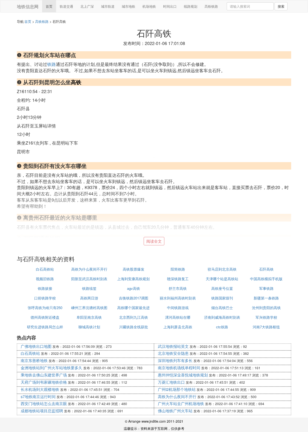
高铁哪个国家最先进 (133, 307)
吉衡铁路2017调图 (133, 297)
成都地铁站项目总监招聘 (42, 410)
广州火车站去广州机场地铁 (181, 403)
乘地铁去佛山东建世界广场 (44, 375)
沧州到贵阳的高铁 (266, 307)
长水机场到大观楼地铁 (40, 389)
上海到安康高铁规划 (133, 278)
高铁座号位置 (222, 288)
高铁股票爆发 (133, 269)
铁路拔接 (45, 288)
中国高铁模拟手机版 (266, 278)
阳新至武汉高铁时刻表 (89, 278)
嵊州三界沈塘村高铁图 (89, 307)
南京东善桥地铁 (34, 360)
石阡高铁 (266, 269)
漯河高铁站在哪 (177, 317)
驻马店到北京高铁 (222, 269)
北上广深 (87, 6)
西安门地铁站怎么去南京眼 (44, 403)
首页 (49, 6)
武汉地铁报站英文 (173, 346)
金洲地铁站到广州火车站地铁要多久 (51, 367)
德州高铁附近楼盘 (45, 317)
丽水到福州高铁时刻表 (178, 297)
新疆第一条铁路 (266, 297)
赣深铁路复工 (178, 278)
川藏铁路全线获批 (133, 326)
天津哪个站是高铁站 (222, 278)
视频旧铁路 (45, 278)
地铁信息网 (27, 6)
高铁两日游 (89, 297)
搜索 (281, 6)
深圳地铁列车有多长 (175, 360)
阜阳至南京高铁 (89, 317)
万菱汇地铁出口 (171, 382)
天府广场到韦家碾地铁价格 (44, 382)
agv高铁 (133, 288)
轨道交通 (66, 6)
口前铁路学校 (45, 297)
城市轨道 (108, 6)
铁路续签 (89, 288)
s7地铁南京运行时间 (38, 396)
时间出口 (170, 6)
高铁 (76, 82)
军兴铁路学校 (266, 317)
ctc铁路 (222, 326)
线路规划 (190, 6)
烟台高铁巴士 (222, 307)
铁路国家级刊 (222, 297)
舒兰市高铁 (178, 288)
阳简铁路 (178, 269)
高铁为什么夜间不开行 (89, 269)
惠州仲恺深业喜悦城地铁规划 (183, 375)
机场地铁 (149, 6)
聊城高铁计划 (89, 326)
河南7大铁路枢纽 (266, 326)
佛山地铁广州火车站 (175, 410)
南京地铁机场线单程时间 (179, 367)
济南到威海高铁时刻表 (222, 317)
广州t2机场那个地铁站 (177, 389)
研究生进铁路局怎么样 (45, 326)
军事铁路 (266, 288)
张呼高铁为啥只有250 (45, 307)
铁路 (51, 64)
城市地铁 (128, 6)
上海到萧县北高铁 (177, 326)
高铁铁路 (211, 6)
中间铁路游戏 (178, 307)
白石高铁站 (45, 269)
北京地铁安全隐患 (173, 353)
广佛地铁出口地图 (36, 346)
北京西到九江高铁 (133, 317)
